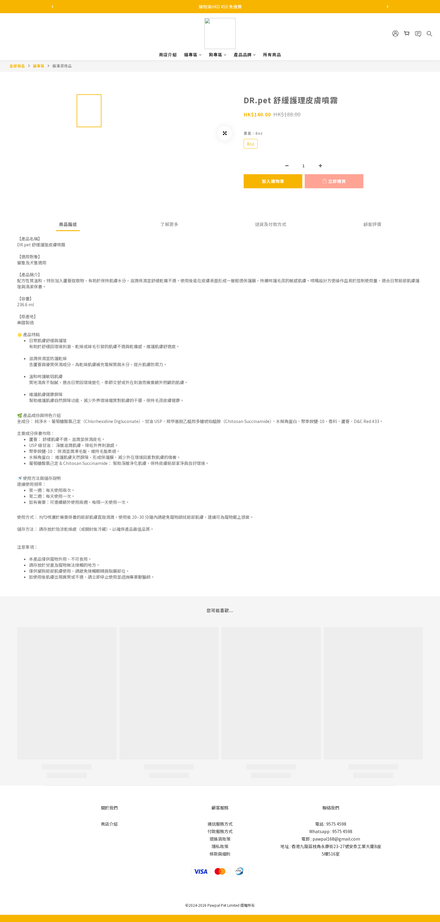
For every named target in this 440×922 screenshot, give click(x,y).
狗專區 (215, 54)
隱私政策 (220, 846)
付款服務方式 (220, 831)
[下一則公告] (387, 6)
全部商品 (17, 65)
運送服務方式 (220, 824)
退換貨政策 (220, 839)
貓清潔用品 (62, 65)
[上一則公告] (52, 6)
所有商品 (272, 54)
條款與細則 (220, 854)
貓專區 (191, 54)
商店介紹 (168, 54)
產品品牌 (243, 54)
